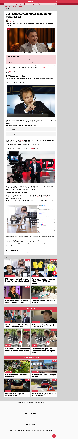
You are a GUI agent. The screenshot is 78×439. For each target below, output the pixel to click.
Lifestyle (6, 408)
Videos (16, 406)
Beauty (6, 419)
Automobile (39, 417)
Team (16, 430)
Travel (27, 417)
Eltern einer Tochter (50, 196)
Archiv (27, 408)
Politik (16, 404)
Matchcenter (39, 404)
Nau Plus (27, 406)
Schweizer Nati (30, 148)
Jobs (19, 430)
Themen (16, 408)
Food (5, 417)
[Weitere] (56, 4)
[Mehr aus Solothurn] (30, 357)
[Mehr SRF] (30, 308)
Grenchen (20, 6)
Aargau (10, 6)
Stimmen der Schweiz (51, 406)
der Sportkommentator (44, 67)
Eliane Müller (37, 196)
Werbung (11, 430)
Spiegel (21, 140)
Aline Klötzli (11, 20)
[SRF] (30, 8)
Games (38, 406)
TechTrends (50, 417)
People (49, 404)
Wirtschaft (6, 406)
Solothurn (15, 6)
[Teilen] (54, 436)
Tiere (16, 417)
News (6, 404)
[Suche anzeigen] (54, 1)
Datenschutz (28, 430)
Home (6, 6)
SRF (10, 71)
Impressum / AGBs (35, 430)
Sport (27, 404)
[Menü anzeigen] (56, 1)
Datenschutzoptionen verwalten (46, 430)
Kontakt (22, 430)
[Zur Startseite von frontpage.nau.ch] (31, 1)
